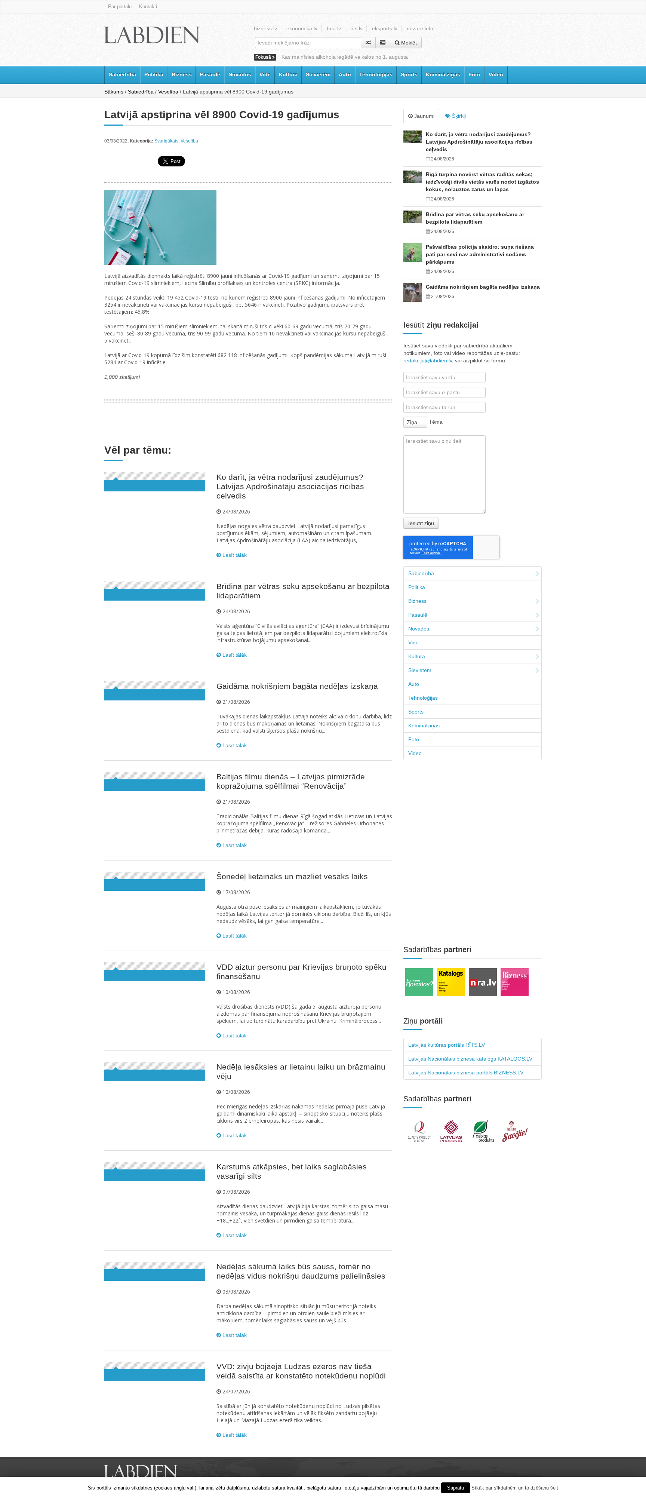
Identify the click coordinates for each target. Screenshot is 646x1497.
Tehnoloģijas (376, 74)
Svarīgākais (166, 141)
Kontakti (148, 6)
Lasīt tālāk (234, 555)
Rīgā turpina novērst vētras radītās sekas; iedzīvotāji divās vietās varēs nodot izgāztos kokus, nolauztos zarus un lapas (482, 181)
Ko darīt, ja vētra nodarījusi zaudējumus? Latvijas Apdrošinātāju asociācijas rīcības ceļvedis (290, 486)
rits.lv (356, 28)
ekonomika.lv (301, 28)
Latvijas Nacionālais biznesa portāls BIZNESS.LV (465, 1073)
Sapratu (455, 1488)
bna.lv (334, 28)
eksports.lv (384, 28)
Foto (474, 74)
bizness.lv (265, 28)
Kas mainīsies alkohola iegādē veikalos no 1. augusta (345, 57)
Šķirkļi (458, 116)
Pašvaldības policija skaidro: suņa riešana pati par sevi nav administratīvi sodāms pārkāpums (480, 254)
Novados (239, 74)
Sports (409, 74)
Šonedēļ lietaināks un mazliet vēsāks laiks (292, 876)
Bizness (182, 74)
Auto (345, 74)
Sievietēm (318, 74)
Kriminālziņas (443, 74)
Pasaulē (210, 74)
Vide (265, 74)
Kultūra (288, 74)
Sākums (113, 92)
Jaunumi (423, 116)
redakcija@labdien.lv (427, 360)
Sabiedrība (122, 74)
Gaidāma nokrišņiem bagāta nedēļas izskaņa (297, 686)
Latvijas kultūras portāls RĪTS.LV (446, 1045)
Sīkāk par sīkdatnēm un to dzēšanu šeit (514, 1488)
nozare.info (420, 28)
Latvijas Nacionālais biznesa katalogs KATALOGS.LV (470, 1059)
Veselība (168, 92)
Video (496, 74)
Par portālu (120, 6)
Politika (153, 74)
